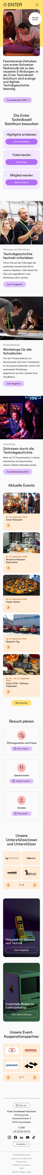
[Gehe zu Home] (12, 5)
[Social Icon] (9, 1137)
